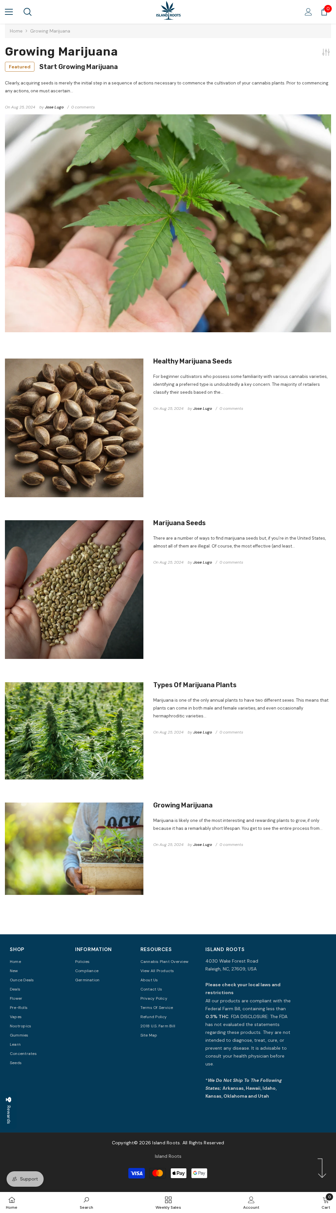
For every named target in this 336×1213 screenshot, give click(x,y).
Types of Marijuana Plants (195, 685)
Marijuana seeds (179, 523)
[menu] (9, 12)
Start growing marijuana (63, 67)
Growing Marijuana (183, 805)
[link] (86, 1202)
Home (16, 31)
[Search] (28, 12)
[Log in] (308, 11)
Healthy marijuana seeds (192, 361)
